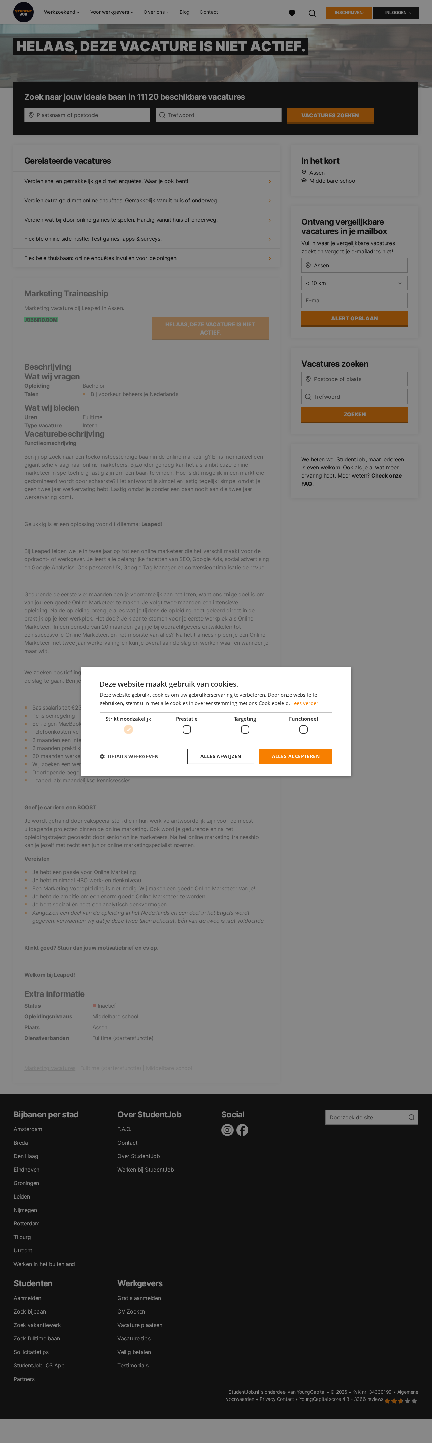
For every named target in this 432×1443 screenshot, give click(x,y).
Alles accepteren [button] (296, 756)
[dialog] (216, 721)
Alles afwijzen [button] (220, 756)
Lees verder (304, 703)
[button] (129, 756)
